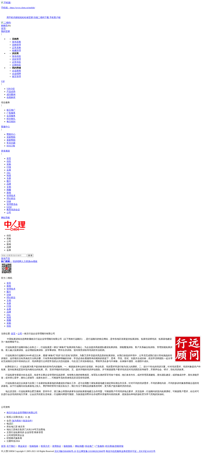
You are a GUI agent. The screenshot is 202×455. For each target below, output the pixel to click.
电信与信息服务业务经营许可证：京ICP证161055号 (130, 451)
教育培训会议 (13, 209)
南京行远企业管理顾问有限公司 (22, 412)
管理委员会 (12, 204)
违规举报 (119, 446)
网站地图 (79, 446)
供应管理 (16, 59)
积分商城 (109, 446)
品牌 (9, 184)
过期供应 (16, 65)
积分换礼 (11, 118)
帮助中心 (11, 134)
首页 (3, 28)
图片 (9, 181)
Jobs (8, 173)
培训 (15, 261)
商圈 (9, 190)
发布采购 (16, 42)
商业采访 (22, 446)
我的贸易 (5, 31)
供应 (9, 161)
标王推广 (11, 110)
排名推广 (89, 446)
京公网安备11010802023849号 (91, 451)
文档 (9, 187)
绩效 (35, 261)
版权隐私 (68, 446)
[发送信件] (27, 421)
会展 (9, 170)
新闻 (9, 193)
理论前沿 (11, 198)
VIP (3, 81)
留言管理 (16, 76)
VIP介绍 (11, 89)
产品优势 (11, 91)
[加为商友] (17, 421)
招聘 (19, 261)
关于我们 (11, 446)
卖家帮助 (11, 140)
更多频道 (5, 151)
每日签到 (11, 121)
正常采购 (16, 47)
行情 (9, 167)
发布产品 (5, 258)
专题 (9, 178)
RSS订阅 (11, 146)
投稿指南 (33, 446)
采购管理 (16, 44)
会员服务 (11, 116)
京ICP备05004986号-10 (65, 451)
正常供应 (16, 62)
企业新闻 (16, 70)
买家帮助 (11, 137)
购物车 (4, 25)
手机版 (30, 10)
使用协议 (56, 446)
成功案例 (11, 94)
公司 (9, 212)
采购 (9, 164)
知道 (9, 175)
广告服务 (11, 113)
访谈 (9, 201)
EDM (9, 207)
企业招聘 (16, 73)
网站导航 (5, 217)
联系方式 (45, 446)
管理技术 (11, 195)
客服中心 (5, 126)
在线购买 (11, 97)
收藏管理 (16, 50)
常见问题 (11, 143)
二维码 (7, 22)
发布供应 (16, 56)
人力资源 (25, 261)
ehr (31, 261)
